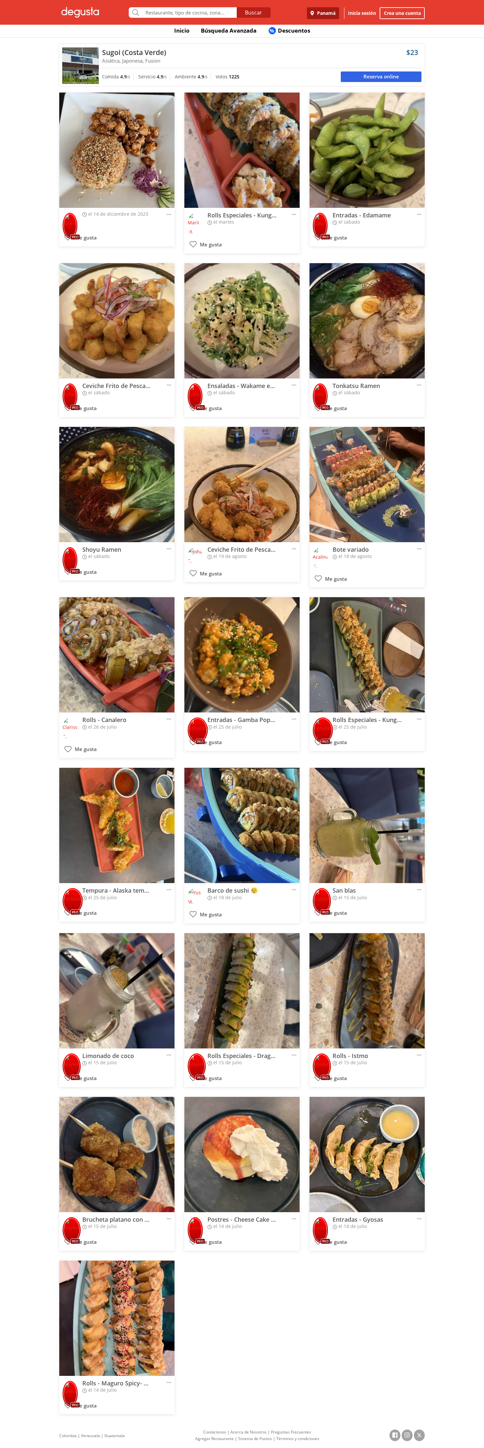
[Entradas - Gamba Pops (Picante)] (242, 654)
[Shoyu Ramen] (117, 484)
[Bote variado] (367, 484)
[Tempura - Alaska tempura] (117, 825)
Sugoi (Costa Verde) (134, 52)
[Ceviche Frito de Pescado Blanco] (117, 320)
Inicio (182, 30)
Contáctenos (214, 1432)
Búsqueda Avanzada (228, 30)
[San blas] (367, 825)
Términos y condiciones (297, 1438)
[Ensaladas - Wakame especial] (242, 320)
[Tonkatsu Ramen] (367, 320)
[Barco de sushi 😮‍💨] (242, 825)
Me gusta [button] (85, 237)
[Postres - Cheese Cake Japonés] (242, 1154)
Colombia (68, 1435)
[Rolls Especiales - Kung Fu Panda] (242, 150)
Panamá (326, 13)
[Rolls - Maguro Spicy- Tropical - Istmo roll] (117, 1318)
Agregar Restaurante (214, 1438)
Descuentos (290, 30)
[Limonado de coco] (117, 990)
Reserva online (381, 76)
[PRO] (70, 221)
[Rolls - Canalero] (117, 654)
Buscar (253, 12)
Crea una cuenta (402, 13)
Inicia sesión (362, 13)
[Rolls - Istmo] (367, 990)
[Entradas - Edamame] (367, 150)
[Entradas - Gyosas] (367, 1154)
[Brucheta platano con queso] (117, 1154)
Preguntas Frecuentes (291, 1432)
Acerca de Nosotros (248, 1432)
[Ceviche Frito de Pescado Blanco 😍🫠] (242, 484)
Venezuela (90, 1435)
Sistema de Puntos (255, 1438)
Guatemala (114, 1435)
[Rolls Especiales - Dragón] (242, 990)
